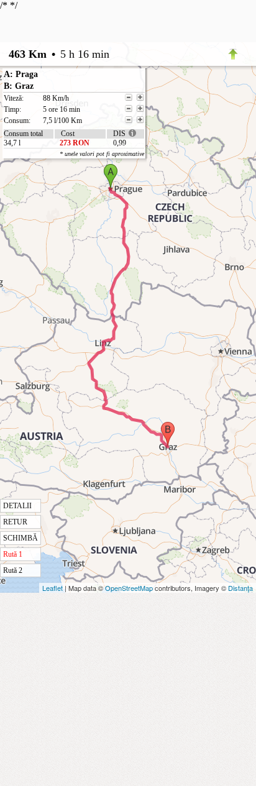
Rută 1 (12, 554)
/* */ (72, 287)
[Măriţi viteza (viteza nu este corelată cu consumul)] (140, 97)
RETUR (15, 522)
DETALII (17, 505)
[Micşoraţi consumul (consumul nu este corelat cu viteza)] (128, 120)
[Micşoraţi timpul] (128, 108)
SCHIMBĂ (20, 538)
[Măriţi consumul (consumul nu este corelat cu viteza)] (140, 120)
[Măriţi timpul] (140, 108)
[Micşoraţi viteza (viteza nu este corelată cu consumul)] (128, 97)
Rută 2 (12, 570)
